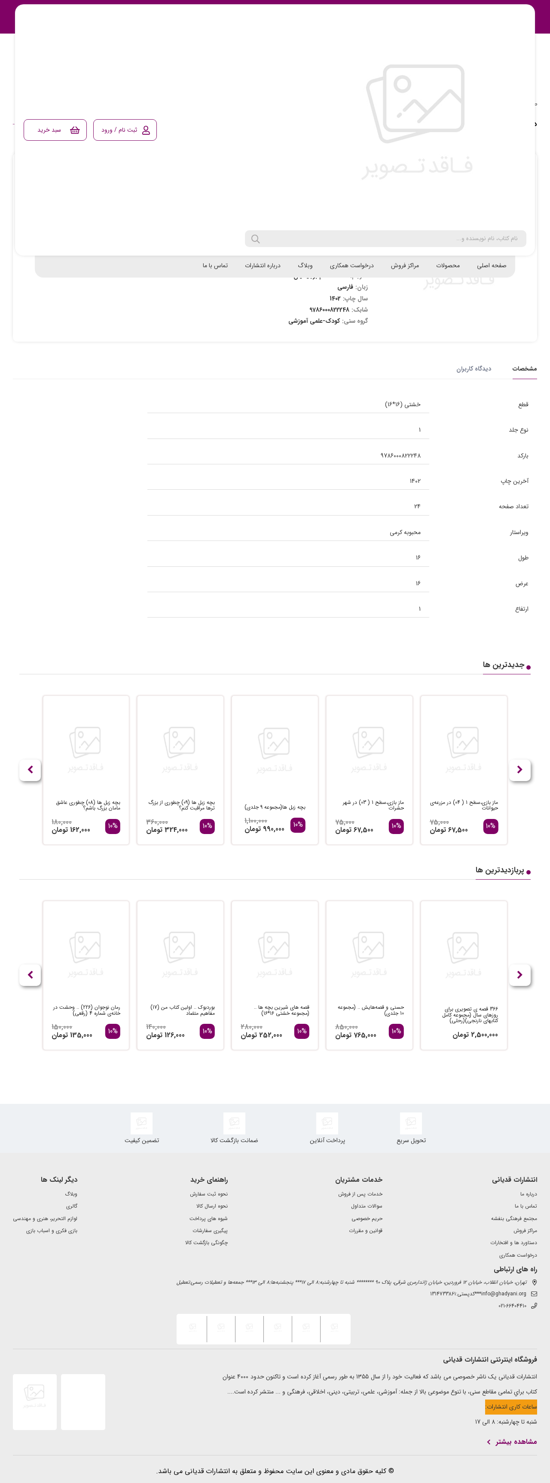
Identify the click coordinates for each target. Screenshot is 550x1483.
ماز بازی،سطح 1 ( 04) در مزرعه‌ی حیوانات (464, 806)
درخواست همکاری (352, 265)
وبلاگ (305, 265)
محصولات (448, 265)
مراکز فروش (405, 265)
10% (490, 826)
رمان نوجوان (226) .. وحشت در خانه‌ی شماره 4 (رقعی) (86, 1010)
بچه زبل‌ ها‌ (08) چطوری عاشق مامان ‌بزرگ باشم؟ (88, 806)
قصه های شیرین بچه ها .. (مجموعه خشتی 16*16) (281, 1010)
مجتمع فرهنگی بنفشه (514, 1219)
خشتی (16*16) (403, 404)
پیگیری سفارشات (210, 1231)
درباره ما (528, 1194)
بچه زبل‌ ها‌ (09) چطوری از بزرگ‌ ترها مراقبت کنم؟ (181, 806)
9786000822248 (401, 455)
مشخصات (525, 369)
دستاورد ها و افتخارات (513, 1243)
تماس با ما (215, 265)
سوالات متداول (366, 1206)
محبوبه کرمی (405, 532)
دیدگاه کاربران (473, 369)
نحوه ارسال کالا (212, 1206)
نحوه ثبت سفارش (209, 1194)
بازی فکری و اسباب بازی (51, 1231)
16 (418, 557)
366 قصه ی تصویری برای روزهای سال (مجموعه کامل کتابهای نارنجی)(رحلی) (470, 1015)
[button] (30, 770)
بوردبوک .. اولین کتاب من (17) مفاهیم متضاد (182, 1010)
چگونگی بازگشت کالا (206, 1243)
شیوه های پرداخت (208, 1219)
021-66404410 (512, 1306)
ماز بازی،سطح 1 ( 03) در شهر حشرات (373, 806)
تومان (438, 830)
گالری (71, 1206)
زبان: (361, 287)
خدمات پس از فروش (360, 1194)
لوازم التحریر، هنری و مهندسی (45, 1219)
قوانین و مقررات (365, 1231)
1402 (415, 481)
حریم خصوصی (366, 1219)
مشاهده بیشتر (516, 1442)
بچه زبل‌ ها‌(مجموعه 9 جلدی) (275, 807)
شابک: (359, 309)
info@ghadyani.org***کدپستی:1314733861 (478, 1294)
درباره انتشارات (263, 265)
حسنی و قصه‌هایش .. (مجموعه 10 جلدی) (371, 1010)
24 (417, 506)
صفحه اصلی (492, 265)
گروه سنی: (355, 321)
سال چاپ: (355, 298)
